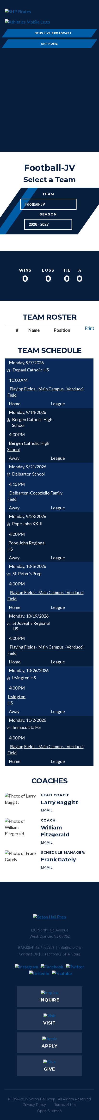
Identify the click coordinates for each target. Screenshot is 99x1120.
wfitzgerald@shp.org (66, 842)
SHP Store (71, 954)
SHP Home (49, 43)
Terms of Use (65, 1104)
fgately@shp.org (64, 867)
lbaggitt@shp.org (59, 810)
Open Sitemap (49, 1111)
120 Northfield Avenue (49, 930)
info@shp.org (70, 947)
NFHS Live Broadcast (53, 33)
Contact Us (28, 954)
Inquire (49, 1000)
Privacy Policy (34, 1104)
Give (49, 1069)
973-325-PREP (30, 947)
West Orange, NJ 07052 (50, 936)
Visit (49, 1023)
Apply (50, 1046)
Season (48, 214)
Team (48, 194)
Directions (50, 954)
